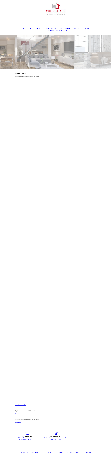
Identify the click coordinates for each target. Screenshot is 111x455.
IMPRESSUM (87, 453)
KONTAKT (59, 31)
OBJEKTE (37, 28)
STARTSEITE (27, 28)
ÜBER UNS (85, 28)
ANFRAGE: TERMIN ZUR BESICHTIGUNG (57, 28)
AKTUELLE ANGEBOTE (55, 453)
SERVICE (76, 28)
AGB (67, 31)
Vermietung (18, 422)
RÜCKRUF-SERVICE (47, 31)
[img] (55, 8)
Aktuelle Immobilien (20, 405)
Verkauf (17, 413)
